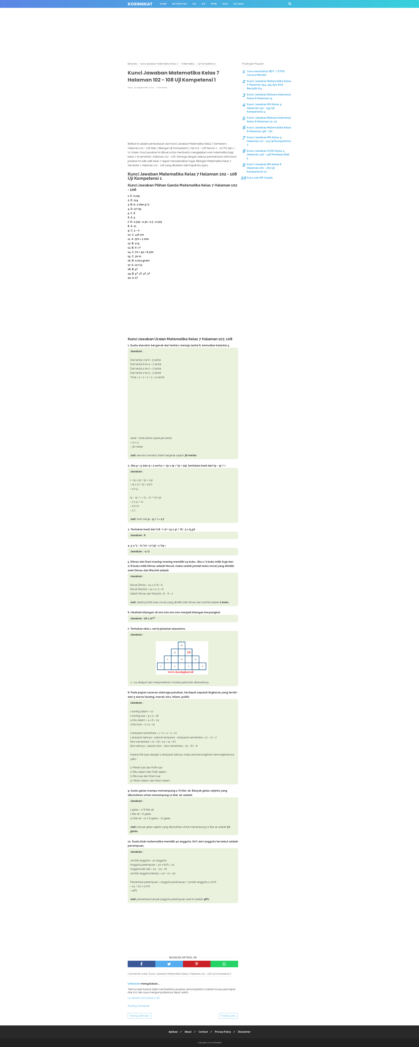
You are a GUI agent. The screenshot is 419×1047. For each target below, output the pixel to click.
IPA (194, 4)
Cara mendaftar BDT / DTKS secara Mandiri (266, 73)
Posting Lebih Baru (140, 1015)
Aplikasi (238, 4)
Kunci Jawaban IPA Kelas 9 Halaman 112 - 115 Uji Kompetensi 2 (269, 141)
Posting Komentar (139, 1005)
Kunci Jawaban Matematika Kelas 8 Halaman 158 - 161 (269, 129)
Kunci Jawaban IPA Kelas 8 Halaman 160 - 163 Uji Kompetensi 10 (264, 168)
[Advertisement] (209, 34)
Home (163, 4)
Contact (203, 1031)
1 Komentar (161, 87)
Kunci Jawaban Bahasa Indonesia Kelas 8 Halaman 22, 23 (269, 119)
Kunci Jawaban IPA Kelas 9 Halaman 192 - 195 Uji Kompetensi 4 (264, 108)
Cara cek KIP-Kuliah (260, 177)
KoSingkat (140, 4)
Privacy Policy (223, 1031)
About (188, 1031)
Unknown (134, 983)
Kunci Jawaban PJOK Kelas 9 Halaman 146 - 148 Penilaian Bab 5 (268, 154)
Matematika (179, 4)
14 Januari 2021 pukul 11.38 (144, 997)
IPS (203, 4)
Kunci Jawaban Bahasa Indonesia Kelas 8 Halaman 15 (269, 96)
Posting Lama (228, 1015)
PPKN (214, 4)
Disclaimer (244, 1031)
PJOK (225, 4)
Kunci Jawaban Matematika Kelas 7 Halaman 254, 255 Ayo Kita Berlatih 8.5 (269, 85)
